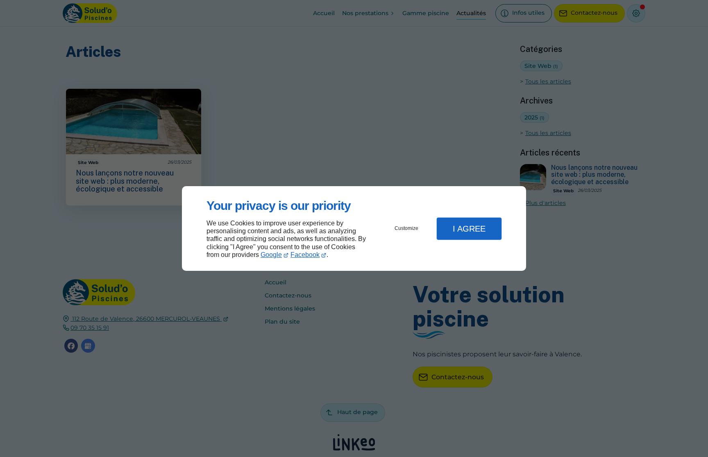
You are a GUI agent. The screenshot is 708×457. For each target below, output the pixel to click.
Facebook (305, 254)
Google (271, 254)
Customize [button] (406, 228)
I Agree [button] (469, 228)
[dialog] (354, 228)
